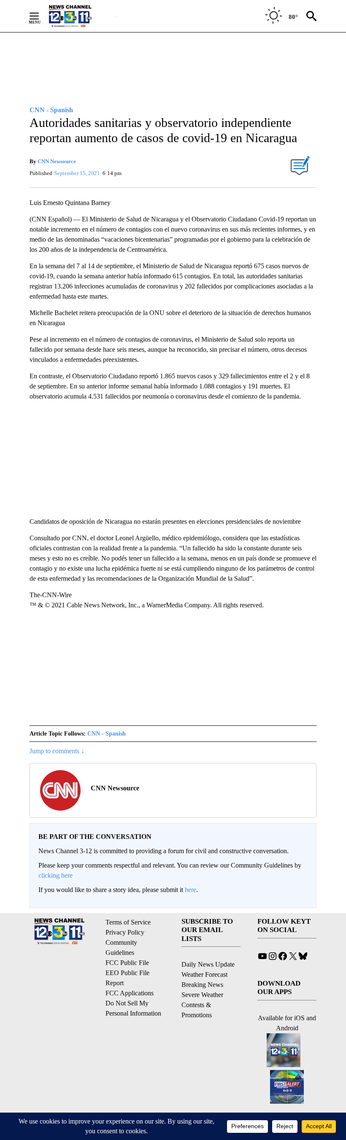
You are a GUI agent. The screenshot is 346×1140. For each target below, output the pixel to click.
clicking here (55, 875)
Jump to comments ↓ (57, 751)
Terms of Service (128, 922)
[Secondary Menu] (40, 16)
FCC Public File (127, 962)
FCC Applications (129, 993)
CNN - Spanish (106, 733)
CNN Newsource (57, 161)
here (190, 889)
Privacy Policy (124, 932)
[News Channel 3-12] (80, 16)
